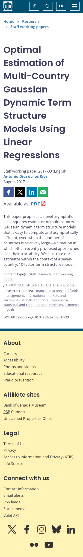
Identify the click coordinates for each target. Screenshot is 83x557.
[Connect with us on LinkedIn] (71, 532)
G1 (59, 285)
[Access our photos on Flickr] (34, 548)
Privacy (9, 450)
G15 (73, 285)
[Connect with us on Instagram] (42, 532)
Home (8, 21)
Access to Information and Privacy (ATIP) (38, 456)
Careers (10, 353)
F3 (42, 285)
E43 (33, 285)
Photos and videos (19, 366)
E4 (27, 285)
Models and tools (34, 300)
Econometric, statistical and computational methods (36, 302)
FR (61, 6)
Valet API (11, 515)
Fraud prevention (18, 380)
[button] (8, 192)
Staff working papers (29, 26)
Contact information (21, 488)
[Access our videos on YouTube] (49, 548)
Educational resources (22, 373)
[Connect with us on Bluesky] (56, 532)
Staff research (40, 274)
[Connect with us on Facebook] (27, 532)
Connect (14, 411)
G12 (66, 285)
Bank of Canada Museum (25, 405)
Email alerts (13, 495)
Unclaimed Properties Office (27, 418)
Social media (14, 508)
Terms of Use (15, 443)
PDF (35, 204)
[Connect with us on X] (12, 532)
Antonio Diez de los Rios (25, 176)
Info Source (13, 463)
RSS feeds (11, 502)
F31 (48, 285)
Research (30, 21)
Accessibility (13, 360)
